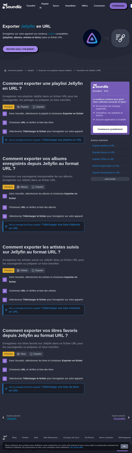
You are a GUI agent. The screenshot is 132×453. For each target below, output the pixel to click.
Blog (14, 437)
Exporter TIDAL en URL (103, 159)
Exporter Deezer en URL (103, 152)
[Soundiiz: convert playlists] (5, 437)
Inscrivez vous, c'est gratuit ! (20, 49)
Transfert (30, 6)
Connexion (99, 6)
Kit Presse (89, 437)
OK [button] (124, 446)
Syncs (56, 6)
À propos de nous (71, 437)
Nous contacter (106, 437)
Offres (85, 6)
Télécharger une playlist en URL (62, 139)
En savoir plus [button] (76, 447)
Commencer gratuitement (110, 129)
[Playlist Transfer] (12, 5)
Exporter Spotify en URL (103, 146)
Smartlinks (70, 6)
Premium (8, 107)
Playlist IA (44, 6)
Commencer (118, 6)
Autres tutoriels (110, 179)
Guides (25, 437)
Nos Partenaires (51, 437)
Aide (36, 437)
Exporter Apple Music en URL (105, 166)
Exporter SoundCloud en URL (106, 172)
